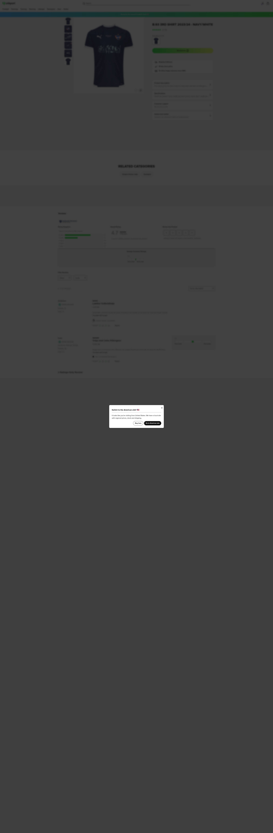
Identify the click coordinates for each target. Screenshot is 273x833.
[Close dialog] (162, 408)
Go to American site (153, 423)
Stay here (138, 423)
